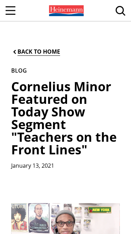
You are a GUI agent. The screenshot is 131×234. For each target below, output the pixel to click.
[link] (65, 10)
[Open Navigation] (10, 10)
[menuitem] (65, 10)
